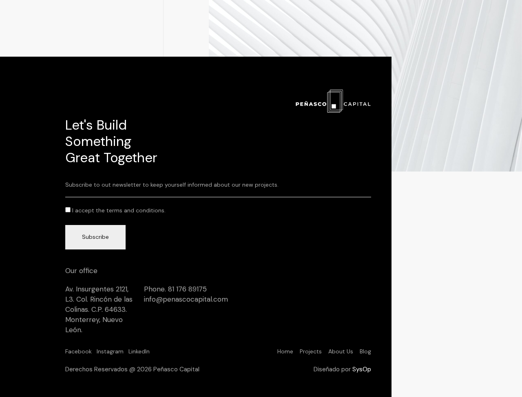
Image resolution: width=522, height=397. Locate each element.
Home (285, 351)
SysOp (361, 369)
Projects (311, 351)
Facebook (78, 351)
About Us (340, 351)
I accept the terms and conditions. (119, 210)
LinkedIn (139, 351)
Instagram (110, 351)
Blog (365, 351)
